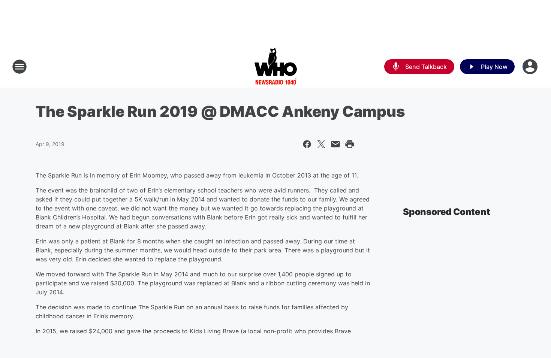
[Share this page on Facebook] (307, 144)
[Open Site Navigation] (19, 66)
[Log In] (531, 66)
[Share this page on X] (321, 144)
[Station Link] (276, 66)
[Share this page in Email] (335, 144)
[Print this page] (349, 144)
